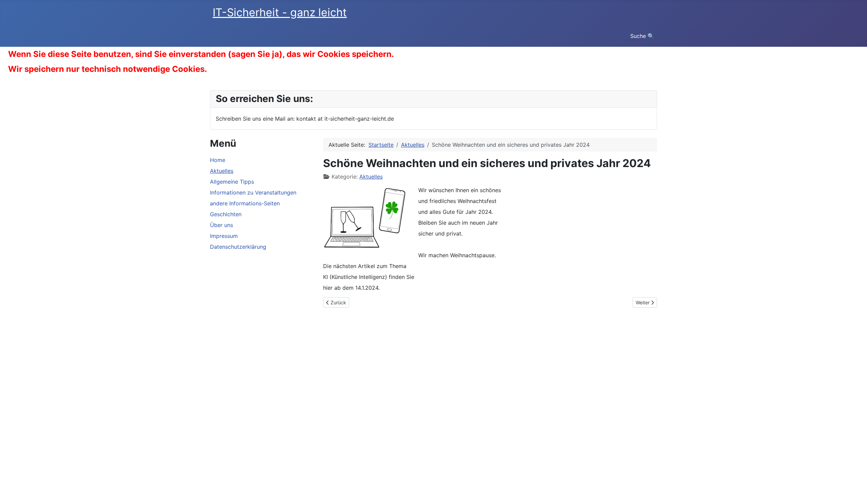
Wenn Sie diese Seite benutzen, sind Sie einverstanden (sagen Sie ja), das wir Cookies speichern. (201, 54)
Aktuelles (221, 170)
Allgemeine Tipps (232, 181)
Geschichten (225, 214)
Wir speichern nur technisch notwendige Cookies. (107, 69)
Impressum (224, 235)
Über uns (221, 225)
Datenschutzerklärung (238, 246)
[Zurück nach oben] (855, 475)
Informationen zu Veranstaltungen (253, 192)
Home (217, 160)
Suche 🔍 (642, 36)
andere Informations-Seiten (245, 203)
